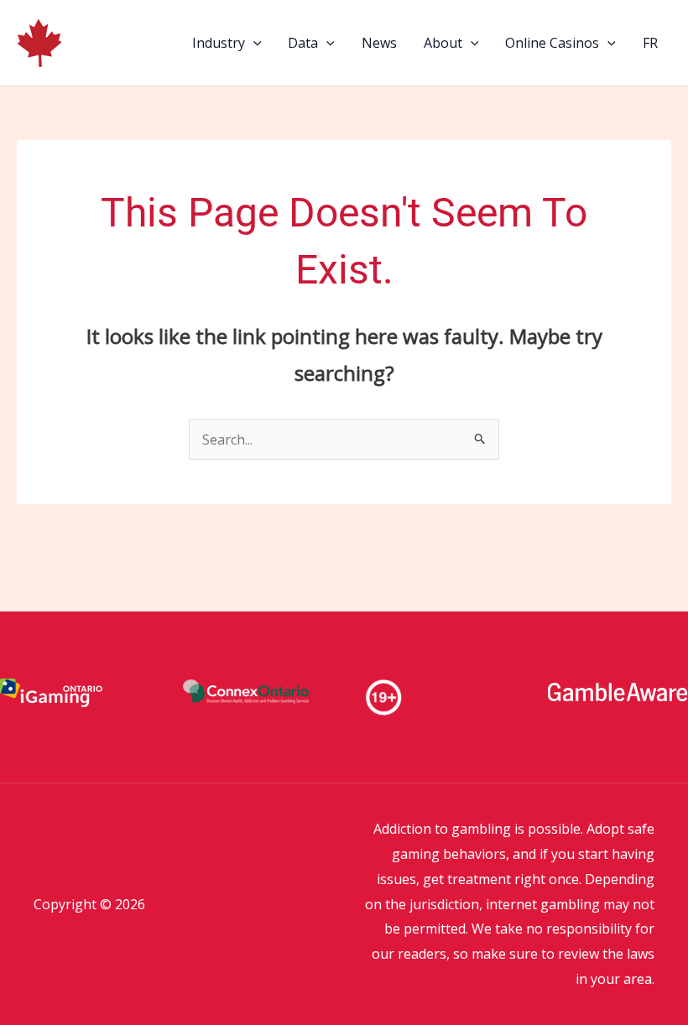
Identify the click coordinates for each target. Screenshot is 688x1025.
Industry (218, 43)
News (379, 43)
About (443, 43)
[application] (253, 43)
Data (303, 43)
